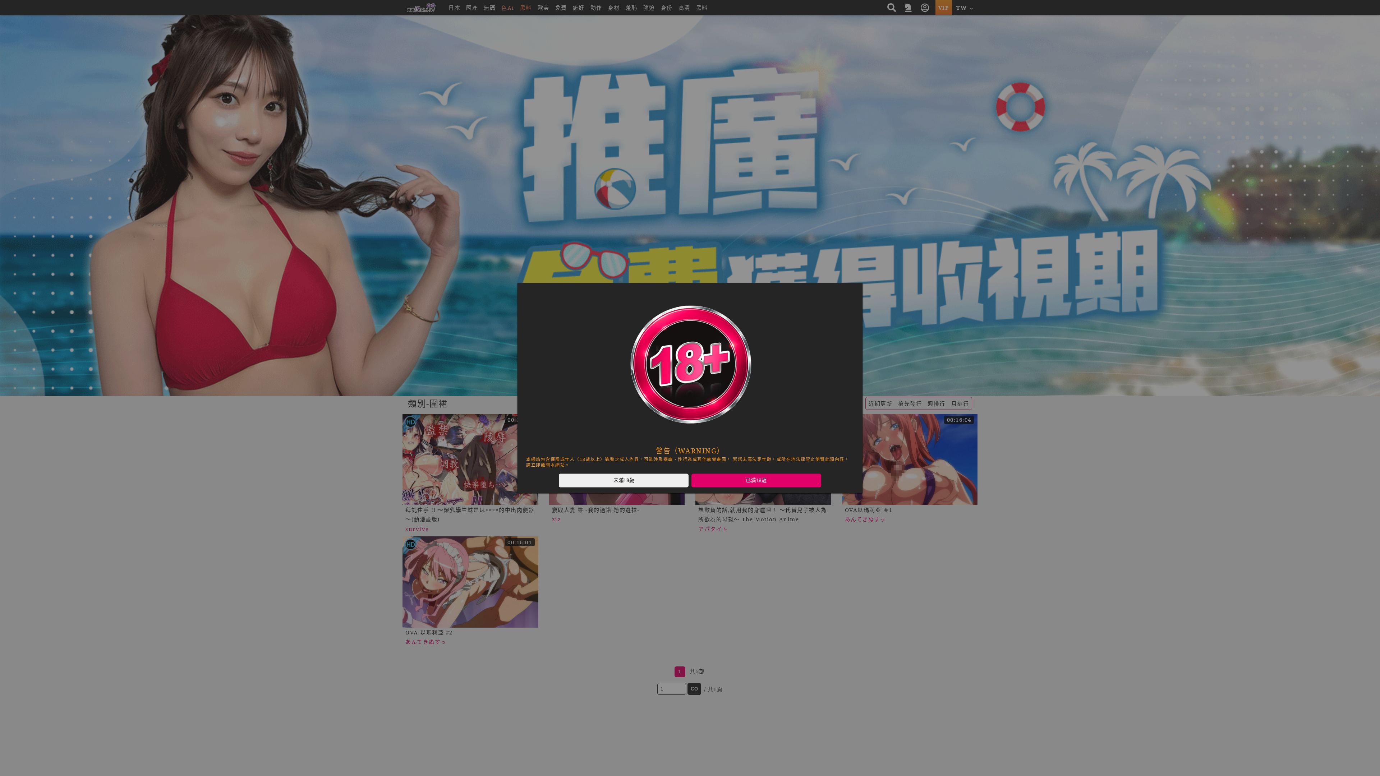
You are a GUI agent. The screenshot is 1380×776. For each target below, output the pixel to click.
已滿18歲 (756, 480)
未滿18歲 (623, 480)
